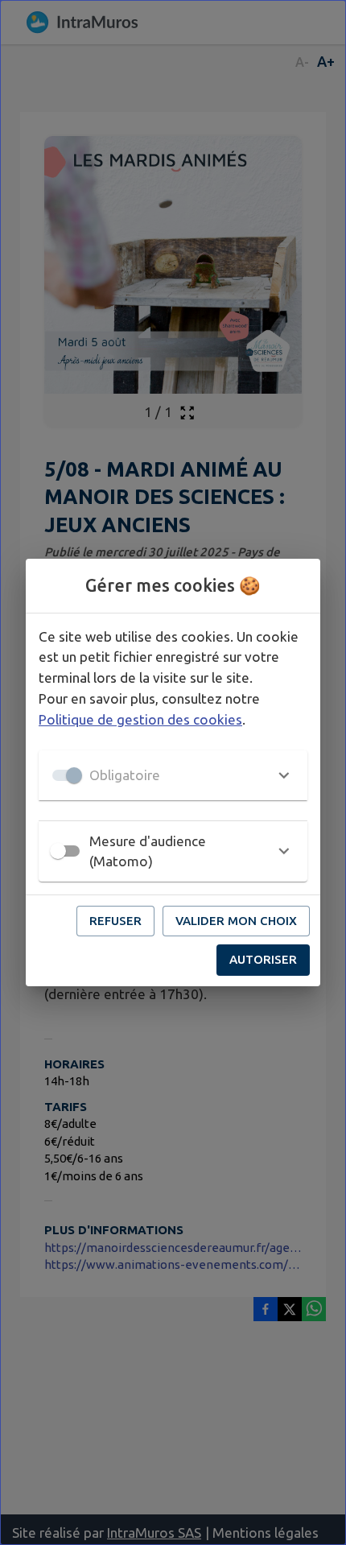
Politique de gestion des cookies (140, 719)
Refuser (115, 920)
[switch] (58, 851)
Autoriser (263, 959)
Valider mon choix (236, 920)
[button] (173, 775)
